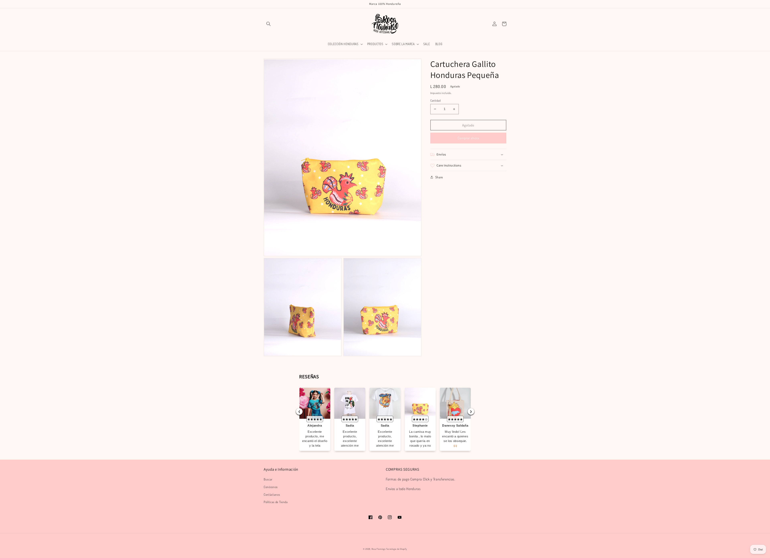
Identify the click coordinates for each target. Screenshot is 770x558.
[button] (268, 24)
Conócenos (271, 487)
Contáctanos (272, 494)
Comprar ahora (468, 138)
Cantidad (435, 100)
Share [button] (439, 177)
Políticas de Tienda (276, 502)
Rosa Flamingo (379, 549)
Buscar (268, 479)
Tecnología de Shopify (396, 549)
